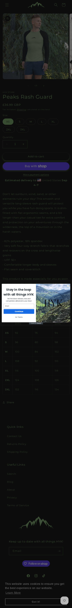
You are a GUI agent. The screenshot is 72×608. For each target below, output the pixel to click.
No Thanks (19, 317)
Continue (19, 311)
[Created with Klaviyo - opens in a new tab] (36, 323)
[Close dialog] (68, 286)
